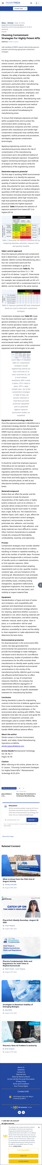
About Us (21, 1067)
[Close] (39, 1127)
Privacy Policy (21, 1081)
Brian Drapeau (10, 1049)
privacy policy (7, 825)
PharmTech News (8, 836)
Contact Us (21, 1072)
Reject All (23, 1156)
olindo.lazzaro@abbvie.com (13, 746)
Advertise (21, 1070)
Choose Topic (19, 8)
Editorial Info (21, 1074)
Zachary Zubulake (11, 884)
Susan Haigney (10, 925)
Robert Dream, (10, 969)
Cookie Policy (17, 1146)
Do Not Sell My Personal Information (21, 1079)
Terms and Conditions (21, 1084)
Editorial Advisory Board (21, 1077)
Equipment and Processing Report (13, 25)
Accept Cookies (23, 1161)
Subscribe (31, 820)
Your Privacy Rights (21, 1086)
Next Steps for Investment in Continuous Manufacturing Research (26, 795)
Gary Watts (8, 1010)
